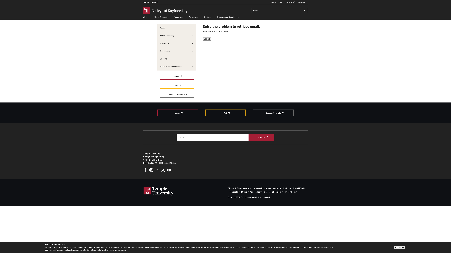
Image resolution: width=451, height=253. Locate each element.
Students (207, 17)
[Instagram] (151, 170)
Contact (277, 188)
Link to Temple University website (158, 191)
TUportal (234, 192)
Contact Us (301, 2)
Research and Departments (228, 17)
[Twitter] (163, 170)
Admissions (193, 17)
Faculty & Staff (290, 2)
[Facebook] (145, 170)
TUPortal (273, 2)
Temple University (150, 2)
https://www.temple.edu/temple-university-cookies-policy (104, 250)
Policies (287, 188)
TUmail (244, 192)
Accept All (399, 247)
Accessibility (256, 192)
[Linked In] (157, 170)
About (145, 17)
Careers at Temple (272, 192)
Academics (178, 17)
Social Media (299, 188)
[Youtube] (169, 170)
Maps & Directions (262, 188)
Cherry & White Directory (239, 188)
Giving (281, 2)
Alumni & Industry (161, 17)
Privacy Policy (290, 192)
